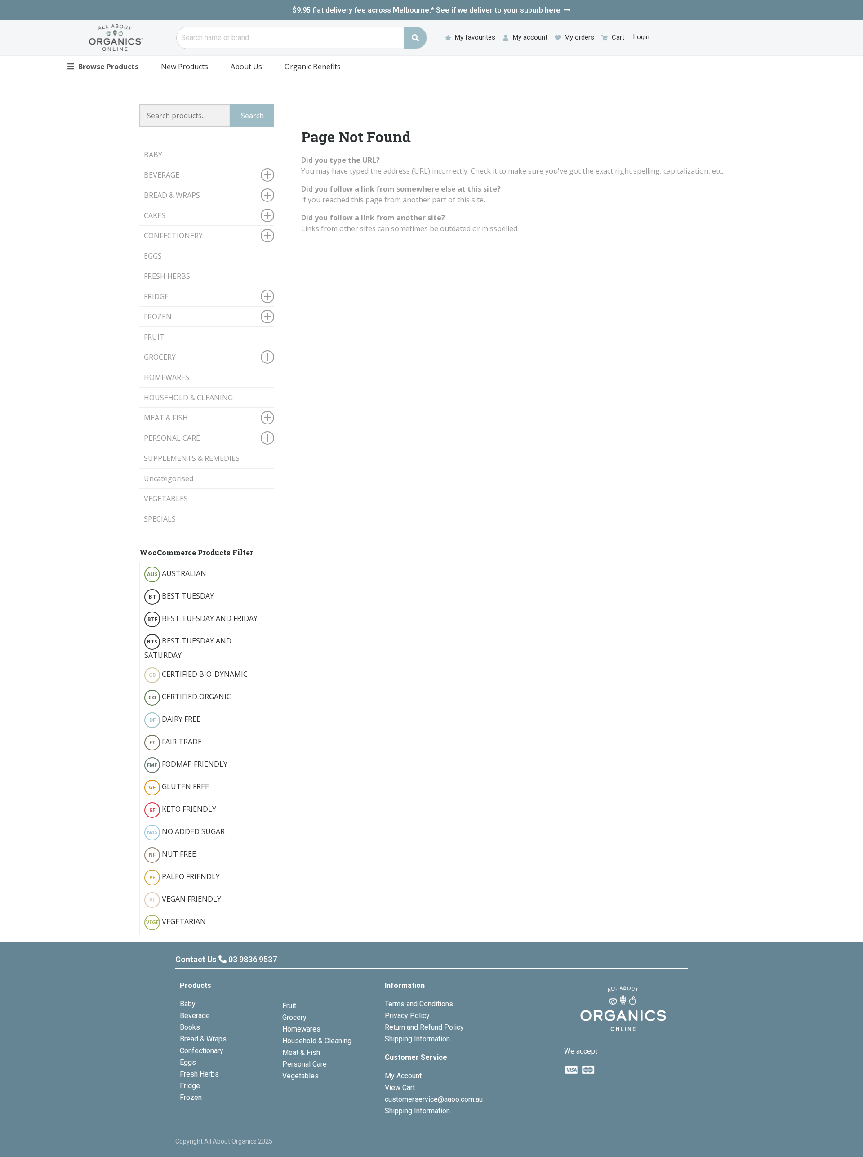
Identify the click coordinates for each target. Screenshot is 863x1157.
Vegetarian (176, 921)
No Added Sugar (186, 831)
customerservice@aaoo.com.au (434, 1099)
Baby (188, 1004)
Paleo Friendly (184, 876)
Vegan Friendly (185, 899)
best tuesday (181, 596)
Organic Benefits (313, 66)
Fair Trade (175, 741)
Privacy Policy (407, 1015)
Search (252, 116)
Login (641, 37)
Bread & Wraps (203, 1039)
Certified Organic (189, 696)
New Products (184, 66)
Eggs (188, 1062)
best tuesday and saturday (187, 648)
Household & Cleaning (316, 1040)
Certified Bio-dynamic (198, 674)
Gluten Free (179, 786)
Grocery (294, 1017)
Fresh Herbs (199, 1074)
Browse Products (102, 66)
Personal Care (304, 1064)
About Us (246, 66)
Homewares (301, 1029)
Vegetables (300, 1076)
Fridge (190, 1085)
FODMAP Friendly (187, 764)
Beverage (195, 1015)
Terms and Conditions (419, 1004)
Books (190, 1027)
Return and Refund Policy (424, 1027)
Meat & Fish (301, 1052)
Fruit (289, 1005)
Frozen (191, 1097)
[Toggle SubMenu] (267, 175)
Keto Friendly (182, 809)
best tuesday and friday (202, 618)
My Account (403, 1076)
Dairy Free (175, 719)
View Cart (400, 1087)
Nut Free (172, 854)
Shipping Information (417, 1039)
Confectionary (201, 1050)
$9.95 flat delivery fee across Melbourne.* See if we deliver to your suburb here (426, 10)
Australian (177, 573)
